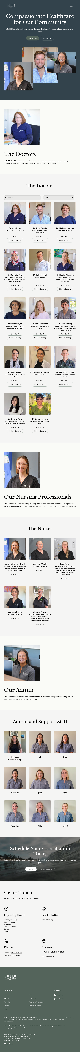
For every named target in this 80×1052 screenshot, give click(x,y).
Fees (5, 1009)
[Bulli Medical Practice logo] (10, 977)
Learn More (33, 38)
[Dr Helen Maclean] (15, 357)
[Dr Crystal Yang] (15, 404)
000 (19, 1040)
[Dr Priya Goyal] (15, 308)
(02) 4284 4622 (16, 953)
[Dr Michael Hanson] (65, 213)
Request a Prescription (36, 1002)
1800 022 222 (25, 1038)
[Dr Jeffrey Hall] (40, 260)
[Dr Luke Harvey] (65, 308)
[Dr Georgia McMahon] (40, 357)
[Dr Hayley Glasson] (65, 260)
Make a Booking (46, 869)
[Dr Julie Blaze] (15, 213)
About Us (7, 1002)
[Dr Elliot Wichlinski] (65, 357)
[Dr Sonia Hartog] (40, 404)
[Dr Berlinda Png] (15, 260)
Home (6, 995)
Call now (31, 869)
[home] (11, 6)
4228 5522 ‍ (24, 1036)
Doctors (6, 1005)
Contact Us (47, 38)
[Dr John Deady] (40, 213)
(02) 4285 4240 (14, 955)
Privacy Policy (8, 1044)
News (31, 995)
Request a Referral (35, 1005)
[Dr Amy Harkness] (40, 308)
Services (6, 998)
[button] (71, 5)
